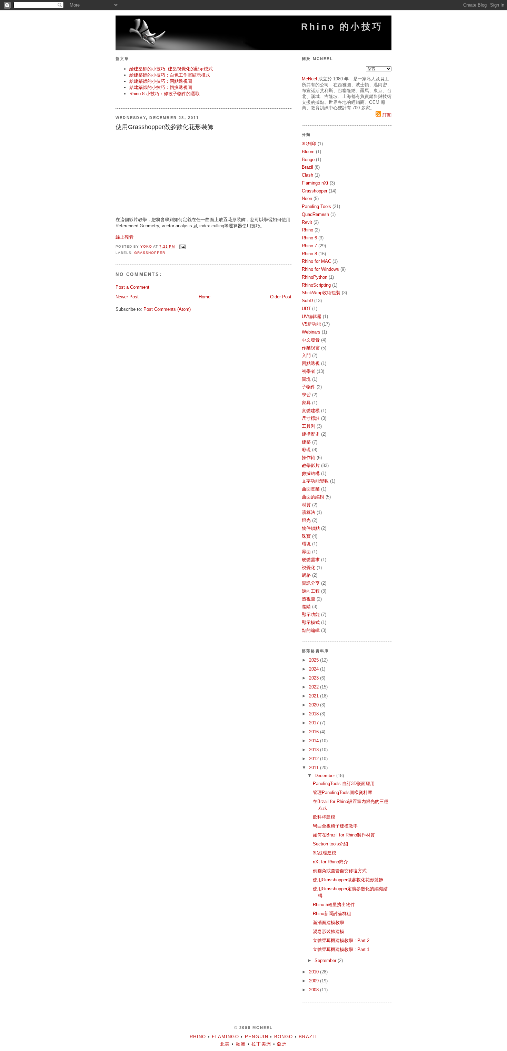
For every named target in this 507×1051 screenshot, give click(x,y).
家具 (306, 402)
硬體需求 (311, 559)
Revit (307, 222)
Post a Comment (132, 287)
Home (204, 296)
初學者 (308, 371)
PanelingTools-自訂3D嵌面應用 (344, 783)
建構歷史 (311, 434)
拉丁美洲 (261, 1044)
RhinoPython (314, 277)
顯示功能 (311, 614)
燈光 (306, 520)
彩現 (306, 449)
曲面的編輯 (313, 496)
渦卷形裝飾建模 (328, 931)
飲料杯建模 (324, 817)
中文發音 (311, 340)
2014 (314, 740)
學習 (306, 394)
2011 (314, 767)
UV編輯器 (311, 316)
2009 (314, 980)
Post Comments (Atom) (167, 309)
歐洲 (241, 1044)
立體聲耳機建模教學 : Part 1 (341, 949)
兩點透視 (311, 363)
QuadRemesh (315, 214)
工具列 (308, 426)
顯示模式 (311, 622)
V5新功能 (311, 324)
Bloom (308, 151)
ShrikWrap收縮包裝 (321, 292)
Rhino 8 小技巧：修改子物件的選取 (164, 93)
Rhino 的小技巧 (342, 26)
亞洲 (282, 1044)
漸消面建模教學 (328, 922)
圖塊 (306, 379)
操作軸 (308, 457)
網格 (306, 575)
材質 (306, 504)
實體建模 (311, 410)
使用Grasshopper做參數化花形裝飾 (348, 879)
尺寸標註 (311, 418)
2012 (314, 758)
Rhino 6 (309, 237)
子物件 (308, 386)
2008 (314, 989)
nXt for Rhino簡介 (330, 861)
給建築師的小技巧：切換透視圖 (160, 87)
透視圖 (308, 599)
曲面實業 (311, 489)
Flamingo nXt (315, 183)
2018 (314, 713)
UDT (306, 308)
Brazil (307, 167)
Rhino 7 (309, 245)
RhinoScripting (316, 285)
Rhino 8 (309, 253)
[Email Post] (182, 246)
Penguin (256, 1036)
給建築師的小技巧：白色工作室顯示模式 (169, 75)
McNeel (309, 78)
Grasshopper (149, 253)
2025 (314, 660)
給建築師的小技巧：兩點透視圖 (160, 81)
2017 (314, 722)
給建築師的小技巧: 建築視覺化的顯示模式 (171, 68)
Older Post (280, 296)
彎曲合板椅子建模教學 (335, 826)
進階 (306, 606)
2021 (314, 695)
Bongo (308, 159)
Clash (307, 175)
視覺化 (308, 567)
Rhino (307, 229)
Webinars (311, 332)
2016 (314, 731)
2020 (314, 704)
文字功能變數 (315, 481)
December (325, 775)
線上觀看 (124, 237)
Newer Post (127, 296)
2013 (314, 749)
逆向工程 (311, 591)
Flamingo (225, 1036)
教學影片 (311, 465)
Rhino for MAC (316, 261)
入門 (306, 355)
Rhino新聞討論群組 (332, 913)
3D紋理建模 (324, 852)
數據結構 (311, 473)
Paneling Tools (316, 206)
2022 (314, 687)
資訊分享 (311, 583)
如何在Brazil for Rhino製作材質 (344, 834)
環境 (306, 543)
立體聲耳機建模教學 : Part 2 (341, 940)
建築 (306, 442)
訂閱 (386, 115)
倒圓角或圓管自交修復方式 (340, 870)
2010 (314, 971)
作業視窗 (311, 347)
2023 (314, 678)
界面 (306, 551)
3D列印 (309, 143)
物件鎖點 (311, 528)
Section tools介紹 (330, 843)
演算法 (308, 512)
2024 (314, 669)
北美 (225, 1044)
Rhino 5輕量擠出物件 (334, 904)
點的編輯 (311, 630)
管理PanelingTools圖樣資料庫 (342, 792)
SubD (307, 300)
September (326, 960)
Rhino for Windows (320, 269)
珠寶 (306, 536)
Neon (307, 198)
